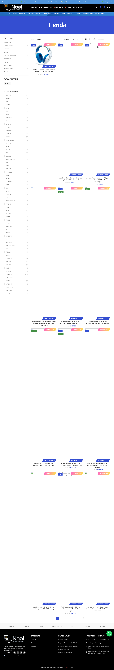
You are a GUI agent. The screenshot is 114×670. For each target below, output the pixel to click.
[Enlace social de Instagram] (18, 652)
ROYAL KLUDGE (10, 245)
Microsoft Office (11, 159)
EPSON (8, 127)
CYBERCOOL (9, 287)
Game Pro (9, 226)
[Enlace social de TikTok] (24, 652)
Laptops (6, 62)
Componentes (8, 42)
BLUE (7, 114)
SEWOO (8, 185)
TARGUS (8, 194)
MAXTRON (9, 290)
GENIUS (8, 137)
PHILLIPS (8, 169)
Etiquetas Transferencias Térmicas (68, 643)
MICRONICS (9, 277)
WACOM (8, 204)
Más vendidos (8, 65)
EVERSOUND (9, 130)
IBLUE (7, 146)
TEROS (8, 281)
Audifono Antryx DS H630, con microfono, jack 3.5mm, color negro (97, 322)
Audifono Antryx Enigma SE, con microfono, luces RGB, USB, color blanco (97, 465)
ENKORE (8, 265)
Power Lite (9, 172)
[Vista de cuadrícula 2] (82, 39)
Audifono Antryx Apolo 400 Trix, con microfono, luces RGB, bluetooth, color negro (97, 180)
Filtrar (7, 83)
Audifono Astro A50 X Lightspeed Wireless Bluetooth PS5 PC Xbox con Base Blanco (97, 609)
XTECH (8, 255)
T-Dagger (9, 252)
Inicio (32, 39)
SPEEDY (8, 191)
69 (74, 618)
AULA (7, 210)
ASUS (7, 108)
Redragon (9, 242)
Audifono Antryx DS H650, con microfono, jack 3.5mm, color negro (43, 464)
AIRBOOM (9, 284)
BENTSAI (8, 213)
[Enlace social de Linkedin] (21, 652)
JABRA (8, 149)
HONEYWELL (10, 140)
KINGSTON (9, 236)
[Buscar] (96, 7)
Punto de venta (8, 68)
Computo (6, 49)
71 (80, 618)
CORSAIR (8, 124)
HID (7, 229)
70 (77, 618)
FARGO (8, 220)
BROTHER (9, 117)
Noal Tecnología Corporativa (48, 667)
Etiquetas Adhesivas (10, 55)
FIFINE (8, 223)
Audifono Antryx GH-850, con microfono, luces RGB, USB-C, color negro (70, 609)
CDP (7, 121)
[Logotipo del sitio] (13, 7)
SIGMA (8, 293)
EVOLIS (8, 217)
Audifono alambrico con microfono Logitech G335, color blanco (43, 71)
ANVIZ (8, 101)
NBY (7, 162)
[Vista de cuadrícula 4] (89, 39)
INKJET (8, 233)
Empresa (6, 52)
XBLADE (26, 626)
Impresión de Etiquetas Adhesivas (68, 646)
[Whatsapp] (109, 633)
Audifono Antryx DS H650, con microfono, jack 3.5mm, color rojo (71, 464)
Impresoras (7, 58)
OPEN (7, 165)
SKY (7, 188)
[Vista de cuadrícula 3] (85, 39)
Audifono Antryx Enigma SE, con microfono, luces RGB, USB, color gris (44, 608)
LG (6, 239)
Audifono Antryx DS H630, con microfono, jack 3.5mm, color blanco (70, 322)
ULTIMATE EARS (10, 201)
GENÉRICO (9, 133)
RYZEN (8, 178)
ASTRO (8, 105)
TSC (7, 197)
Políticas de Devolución (65, 652)
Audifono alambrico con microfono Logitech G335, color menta (70, 179)
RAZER (8, 175)
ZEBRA (8, 207)
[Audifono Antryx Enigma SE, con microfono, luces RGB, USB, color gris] (43, 538)
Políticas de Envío (63, 649)
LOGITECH (9, 274)
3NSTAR (8, 95)
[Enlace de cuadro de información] (15, 656)
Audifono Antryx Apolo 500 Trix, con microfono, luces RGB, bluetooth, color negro (44, 323)
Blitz (7, 111)
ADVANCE (8, 98)
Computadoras (8, 45)
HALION (8, 268)
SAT (7, 249)
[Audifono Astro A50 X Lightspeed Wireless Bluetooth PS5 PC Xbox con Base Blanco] (97, 538)
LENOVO (8, 156)
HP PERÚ (8, 143)
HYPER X (8, 271)
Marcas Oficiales (63, 639)
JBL (7, 153)
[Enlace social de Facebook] (14, 652)
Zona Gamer (7, 72)
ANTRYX (8, 261)
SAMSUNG (9, 181)
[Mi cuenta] (92, 7)
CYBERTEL (9, 258)
